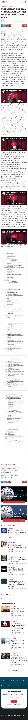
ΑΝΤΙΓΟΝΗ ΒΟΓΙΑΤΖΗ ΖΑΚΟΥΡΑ (9, 468)
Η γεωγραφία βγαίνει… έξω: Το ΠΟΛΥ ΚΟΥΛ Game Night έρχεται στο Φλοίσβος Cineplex (17, 532)
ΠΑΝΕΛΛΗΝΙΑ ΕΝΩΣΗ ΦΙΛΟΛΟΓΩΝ (9, 474)
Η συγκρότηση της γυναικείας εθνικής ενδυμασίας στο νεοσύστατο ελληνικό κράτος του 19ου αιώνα (17, 546)
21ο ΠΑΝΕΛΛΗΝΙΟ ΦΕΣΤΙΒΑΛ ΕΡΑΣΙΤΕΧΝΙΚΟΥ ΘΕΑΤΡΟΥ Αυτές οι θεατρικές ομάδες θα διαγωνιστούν (18, 627)
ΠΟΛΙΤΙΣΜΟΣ (10, 6)
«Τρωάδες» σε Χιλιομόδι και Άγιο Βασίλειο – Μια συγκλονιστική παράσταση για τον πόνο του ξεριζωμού (17, 583)
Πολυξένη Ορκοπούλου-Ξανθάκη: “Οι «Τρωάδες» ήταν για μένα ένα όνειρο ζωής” (18, 611)
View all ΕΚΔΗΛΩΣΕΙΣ (13, 671)
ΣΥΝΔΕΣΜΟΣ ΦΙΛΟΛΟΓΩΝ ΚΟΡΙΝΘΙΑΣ (10, 475)
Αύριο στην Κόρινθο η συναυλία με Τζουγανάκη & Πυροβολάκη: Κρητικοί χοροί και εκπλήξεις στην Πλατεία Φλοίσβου (19, 659)
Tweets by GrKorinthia (6, 685)
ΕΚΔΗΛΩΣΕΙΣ (4, 6)
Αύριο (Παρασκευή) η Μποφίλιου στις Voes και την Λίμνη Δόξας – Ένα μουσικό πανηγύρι (17, 559)
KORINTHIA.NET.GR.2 (11, 21)
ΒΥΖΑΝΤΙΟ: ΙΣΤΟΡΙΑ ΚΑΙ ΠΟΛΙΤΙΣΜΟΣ (10, 470)
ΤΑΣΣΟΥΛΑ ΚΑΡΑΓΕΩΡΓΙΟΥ (7, 477)
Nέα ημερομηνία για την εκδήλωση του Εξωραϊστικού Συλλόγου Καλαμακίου (17, 643)
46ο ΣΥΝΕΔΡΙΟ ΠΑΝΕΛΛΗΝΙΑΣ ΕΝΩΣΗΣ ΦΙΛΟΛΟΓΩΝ (15, 467)
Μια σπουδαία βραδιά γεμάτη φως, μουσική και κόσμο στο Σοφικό (16, 570)
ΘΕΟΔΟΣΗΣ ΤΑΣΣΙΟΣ (6, 472)
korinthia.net (13, 551)
